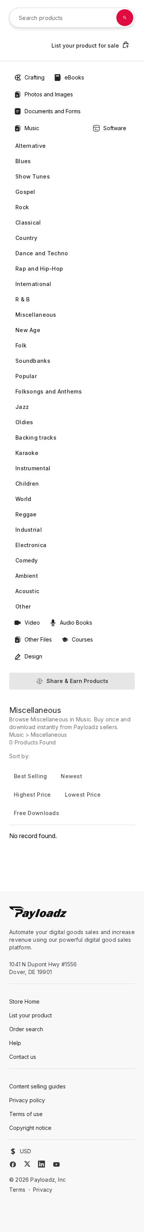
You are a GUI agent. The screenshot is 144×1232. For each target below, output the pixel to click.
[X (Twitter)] (27, 1164)
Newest (71, 776)
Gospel (25, 192)
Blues (23, 161)
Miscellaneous (35, 314)
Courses (82, 639)
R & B (22, 299)
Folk (20, 345)
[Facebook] (13, 1164)
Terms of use (26, 1114)
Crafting (35, 77)
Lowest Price (83, 794)
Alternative (30, 145)
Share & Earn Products (77, 681)
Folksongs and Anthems (48, 391)
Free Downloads (36, 813)
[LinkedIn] (41, 1164)
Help (15, 1043)
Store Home (24, 1001)
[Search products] (124, 17)
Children (27, 483)
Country (26, 238)
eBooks (74, 77)
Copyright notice (30, 1128)
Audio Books (76, 622)
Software (114, 128)
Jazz (22, 407)
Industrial (28, 529)
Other (23, 606)
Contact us (22, 1056)
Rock (22, 207)
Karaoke (26, 453)
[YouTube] (56, 1164)
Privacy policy (27, 1100)
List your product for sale (85, 45)
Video (32, 622)
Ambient (26, 575)
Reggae (26, 514)
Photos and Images (49, 94)
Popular (26, 376)
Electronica (30, 545)
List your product (30, 1015)
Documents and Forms (53, 111)
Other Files (38, 639)
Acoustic (27, 591)
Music (32, 128)
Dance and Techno (41, 253)
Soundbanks (32, 360)
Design (33, 656)
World (23, 499)
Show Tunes (32, 176)
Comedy (26, 560)
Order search (26, 1029)
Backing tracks (35, 437)
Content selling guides (37, 1086)
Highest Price (32, 794)
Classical (28, 222)
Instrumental (32, 468)
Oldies (24, 422)
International (33, 284)
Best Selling (30, 776)
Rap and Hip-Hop (39, 268)
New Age (27, 330)
